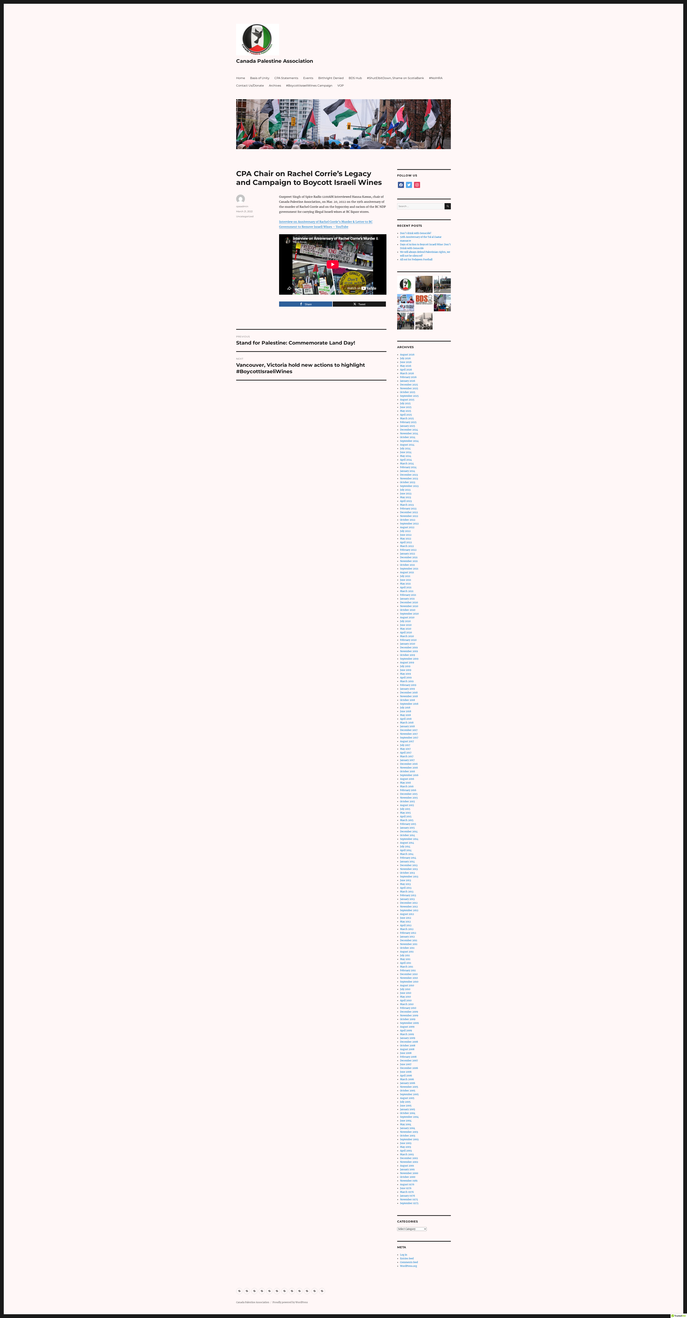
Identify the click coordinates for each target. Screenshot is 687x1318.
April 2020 (406, 632)
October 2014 (407, 835)
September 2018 (409, 703)
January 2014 (407, 861)
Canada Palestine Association (274, 61)
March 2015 (406, 820)
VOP (340, 85)
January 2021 (407, 598)
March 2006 (407, 1079)
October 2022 (407, 519)
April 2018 (405, 718)
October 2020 (407, 610)
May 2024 (405, 456)
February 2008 (408, 1056)
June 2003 (405, 1143)
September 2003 (409, 1139)
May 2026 (405, 365)
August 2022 (407, 527)
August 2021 (407, 572)
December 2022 (409, 512)
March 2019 (407, 681)
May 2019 (405, 673)
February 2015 (408, 824)
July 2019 (405, 666)
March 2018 (406, 722)
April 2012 (405, 925)
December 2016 (409, 763)
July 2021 (405, 576)
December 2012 (409, 902)
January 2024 (407, 471)
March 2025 (407, 418)
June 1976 (405, 1188)
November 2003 (409, 1131)
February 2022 (408, 549)
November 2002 (409, 1162)
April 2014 (405, 850)
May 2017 (405, 748)
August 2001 (407, 1165)
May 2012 (405, 921)
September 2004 (409, 1116)
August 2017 (407, 741)
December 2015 (409, 794)
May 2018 (405, 715)
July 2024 (405, 448)
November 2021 (409, 561)
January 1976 (407, 1195)
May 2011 (405, 959)
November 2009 (409, 1015)
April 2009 (406, 1030)
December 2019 (409, 647)
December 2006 (409, 1068)
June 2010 (405, 993)
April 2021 (405, 587)
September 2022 (409, 523)
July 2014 (405, 846)
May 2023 (405, 497)
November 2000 (409, 1173)
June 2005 (405, 1105)
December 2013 (408, 865)
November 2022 (409, 516)
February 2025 (408, 422)
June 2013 (405, 880)
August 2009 (407, 1026)
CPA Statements (286, 78)
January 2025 (407, 426)
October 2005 (407, 1090)
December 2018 (409, 692)
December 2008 (409, 1041)
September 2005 (409, 1094)
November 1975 (409, 1199)
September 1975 (409, 1203)
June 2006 (406, 1071)
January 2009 (407, 1038)
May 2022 (405, 538)
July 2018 (405, 707)
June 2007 (405, 1064)
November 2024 (409, 433)
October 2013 (407, 872)
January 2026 (407, 380)
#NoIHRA (435, 78)
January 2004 (407, 1128)
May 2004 (405, 1124)
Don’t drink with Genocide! (415, 233)
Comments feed (409, 1262)
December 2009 (409, 1011)
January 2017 (407, 760)
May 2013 (405, 884)
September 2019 (409, 658)
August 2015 (407, 805)
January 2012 (407, 936)
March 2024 (407, 463)
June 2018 (405, 711)
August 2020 (407, 617)
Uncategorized (245, 216)
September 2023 (409, 486)
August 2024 (407, 444)
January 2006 (407, 1083)
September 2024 (409, 441)
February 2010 (408, 1008)
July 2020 (405, 621)
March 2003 (407, 1154)
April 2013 (405, 887)
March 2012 (406, 929)
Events (308, 78)
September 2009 (409, 1023)
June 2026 (406, 362)
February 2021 (408, 595)
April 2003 (406, 1150)
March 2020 (407, 636)
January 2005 (407, 1109)
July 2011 (405, 955)
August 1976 (407, 1184)
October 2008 (407, 1045)
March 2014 (406, 854)
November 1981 (409, 1180)
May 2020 (405, 628)
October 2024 (407, 437)
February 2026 (408, 377)
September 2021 (409, 568)
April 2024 (406, 459)
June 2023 (405, 493)
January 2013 (407, 899)
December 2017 (409, 730)
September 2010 (409, 981)
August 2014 (407, 842)
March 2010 (406, 1004)
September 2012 (409, 910)
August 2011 (407, 951)
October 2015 (407, 801)
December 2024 (409, 429)
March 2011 (406, 966)
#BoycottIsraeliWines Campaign (309, 85)
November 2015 (409, 797)
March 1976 (407, 1192)
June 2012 (405, 917)
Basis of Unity (259, 78)
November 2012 (409, 906)
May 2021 (405, 583)
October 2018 (407, 700)
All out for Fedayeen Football (416, 259)
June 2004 (405, 1120)
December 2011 (408, 940)
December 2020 (409, 602)
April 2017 (405, 752)
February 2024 (408, 467)
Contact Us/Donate (250, 85)
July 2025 (405, 403)
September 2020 (409, 613)
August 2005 (407, 1098)
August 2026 (407, 354)
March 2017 (406, 756)
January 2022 (407, 553)
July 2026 (405, 358)
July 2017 (405, 745)
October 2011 (407, 947)
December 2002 (409, 1158)
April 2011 (405, 962)
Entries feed (407, 1258)
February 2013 (408, 895)
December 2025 (409, 384)
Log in (403, 1254)
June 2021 (405, 579)
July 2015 (405, 809)
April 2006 (406, 1075)
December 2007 (409, 1060)
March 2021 (406, 591)
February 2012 (408, 932)
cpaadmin (242, 206)
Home (240, 78)
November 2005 (409, 1086)
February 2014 (408, 857)
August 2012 (407, 914)
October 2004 (407, 1113)
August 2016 (407, 779)
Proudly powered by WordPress (290, 1302)
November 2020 (409, 606)
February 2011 (408, 970)
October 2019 (407, 655)
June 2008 (405, 1053)
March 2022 (407, 546)
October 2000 (407, 1177)
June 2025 (405, 407)
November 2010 (409, 978)
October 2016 (407, 771)
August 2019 (407, 662)
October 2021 (407, 564)
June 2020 (405, 625)
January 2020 (407, 643)
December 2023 (409, 474)
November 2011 (408, 944)
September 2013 (409, 876)
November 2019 (409, 651)
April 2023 (406, 501)
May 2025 (405, 411)
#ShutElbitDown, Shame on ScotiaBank (395, 78)
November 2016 (409, 767)
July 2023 (405, 489)
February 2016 (408, 790)
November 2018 (409, 696)
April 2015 (405, 816)
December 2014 (409, 831)
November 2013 (409, 869)
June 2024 (405, 452)
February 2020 (408, 640)
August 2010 (407, 985)
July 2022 (405, 531)
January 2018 (407, 726)
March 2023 (407, 504)
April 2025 (406, 414)
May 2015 (405, 812)
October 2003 (407, 1135)
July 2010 (405, 989)
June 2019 (405, 670)
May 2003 (405, 1146)
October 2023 (407, 482)
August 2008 (407, 1049)
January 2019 (407, 688)
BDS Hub (355, 78)
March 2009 (407, 1034)
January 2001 (407, 1169)
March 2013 (406, 891)
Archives (275, 85)
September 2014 (409, 839)
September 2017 (409, 737)
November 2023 (409, 478)
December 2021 (409, 557)
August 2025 (407, 399)
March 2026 (407, 373)
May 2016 (405, 782)
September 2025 (409, 395)
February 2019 (408, 685)
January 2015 (407, 827)
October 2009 (407, 1019)
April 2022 (406, 542)
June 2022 (405, 534)
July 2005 (405, 1101)
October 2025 (407, 392)
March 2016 (407, 786)
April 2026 (406, 369)
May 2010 (405, 996)
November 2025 (409, 388)
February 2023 (408, 508)
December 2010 (409, 974)
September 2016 (409, 775)
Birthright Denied (331, 78)
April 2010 (405, 1000)
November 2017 (409, 733)
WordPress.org (408, 1266)
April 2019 (406, 677)
